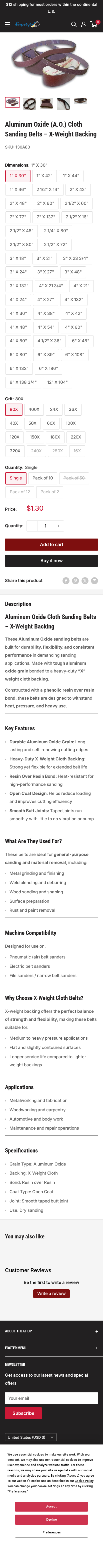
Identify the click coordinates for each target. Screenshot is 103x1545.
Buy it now (51, 560)
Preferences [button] (17, 1491)
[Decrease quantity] (32, 526)
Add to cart (51, 544)
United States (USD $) (26, 1437)
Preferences (51, 1532)
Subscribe (23, 1413)
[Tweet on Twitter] (85, 581)
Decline (51, 1519)
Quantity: (14, 525)
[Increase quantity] (58, 526)
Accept (51, 1506)
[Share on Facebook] (66, 581)
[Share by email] (94, 581)
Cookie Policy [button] (84, 1481)
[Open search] (74, 24)
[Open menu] (7, 24)
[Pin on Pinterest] (75, 581)
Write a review (51, 1293)
